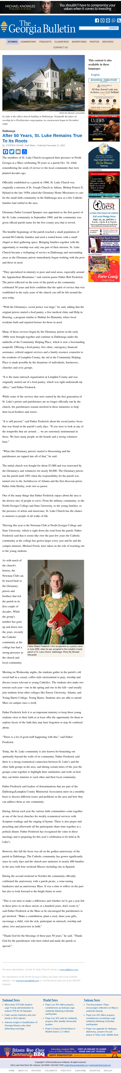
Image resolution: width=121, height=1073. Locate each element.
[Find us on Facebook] (97, 20)
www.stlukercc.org (69, 969)
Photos (94, 41)
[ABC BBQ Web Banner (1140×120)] (60, 1057)
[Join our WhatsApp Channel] (113, 20)
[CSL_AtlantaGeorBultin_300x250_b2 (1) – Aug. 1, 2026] (104, 140)
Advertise (94, 1071)
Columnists (51, 1071)
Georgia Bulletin (38, 27)
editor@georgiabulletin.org (76, 1065)
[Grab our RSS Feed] (119, 20)
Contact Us (60, 47)
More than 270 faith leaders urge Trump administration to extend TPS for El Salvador (19, 1007)
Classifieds (62, 41)
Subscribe (80, 1071)
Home (11, 1071)
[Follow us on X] (102, 20)
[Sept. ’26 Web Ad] (104, 167)
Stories (12, 41)
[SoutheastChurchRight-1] (104, 252)
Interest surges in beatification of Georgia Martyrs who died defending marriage (21, 1025)
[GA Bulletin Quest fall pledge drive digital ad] (104, 234)
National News (11, 1000)
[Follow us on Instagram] (108, 20)
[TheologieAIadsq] (104, 114)
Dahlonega (8, 131)
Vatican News (92, 1000)
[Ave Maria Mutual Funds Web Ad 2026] (60, 13)
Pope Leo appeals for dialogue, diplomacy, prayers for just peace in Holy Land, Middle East (102, 1031)
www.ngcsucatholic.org (27, 980)
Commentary (28, 41)
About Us (23, 1071)
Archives (107, 41)
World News (50, 1000)
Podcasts (45, 41)
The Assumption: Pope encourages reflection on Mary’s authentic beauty (102, 1007)
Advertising (79, 41)
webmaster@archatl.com (100, 1065)
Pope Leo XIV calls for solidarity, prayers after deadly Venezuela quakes (61, 1021)
